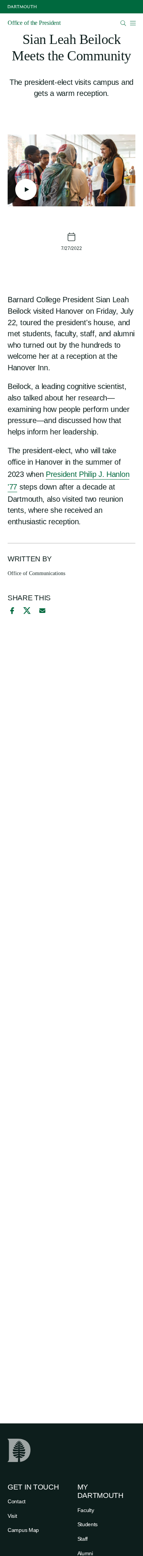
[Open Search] (123, 23)
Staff (82, 1539)
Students (87, 1524)
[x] (27, 610)
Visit (12, 1516)
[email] (42, 610)
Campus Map (23, 1530)
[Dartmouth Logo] (22, 6)
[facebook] (11, 610)
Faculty (85, 1510)
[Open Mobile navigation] (132, 23)
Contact (17, 1501)
